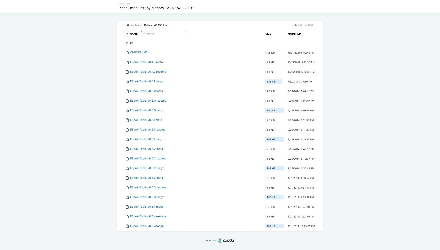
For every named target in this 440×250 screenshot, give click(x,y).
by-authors (155, 8)
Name (134, 33)
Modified (294, 33)
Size (268, 33)
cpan (124, 8)
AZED (187, 8)
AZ (179, 8)
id (167, 8)
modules (137, 8)
